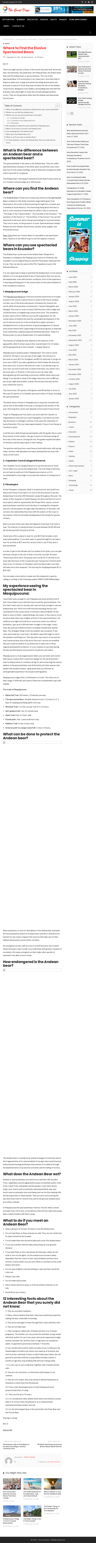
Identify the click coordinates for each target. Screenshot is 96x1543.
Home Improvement (78, 19)
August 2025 (80, 301)
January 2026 (80, 296)
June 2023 (80, 350)
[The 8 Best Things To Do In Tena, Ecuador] (32, 1511)
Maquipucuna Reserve (16, 297)
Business (21, 19)
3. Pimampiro (14, 123)
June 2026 (80, 277)
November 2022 (80, 374)
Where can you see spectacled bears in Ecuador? (24, 115)
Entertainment (80, 436)
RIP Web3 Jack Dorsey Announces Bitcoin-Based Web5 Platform (50, 1445)
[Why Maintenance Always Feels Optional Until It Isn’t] (72, 54)
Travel (7, 43)
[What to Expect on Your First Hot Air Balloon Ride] (53, 1484)
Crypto (80, 427)
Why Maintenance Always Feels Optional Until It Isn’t (84, 55)
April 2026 (80, 282)
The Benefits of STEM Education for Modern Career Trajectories (79, 191)
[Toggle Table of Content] (56, 106)
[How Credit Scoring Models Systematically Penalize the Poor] (72, 100)
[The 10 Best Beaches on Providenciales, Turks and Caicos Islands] (32, 1484)
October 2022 (80, 379)
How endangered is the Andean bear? (20, 131)
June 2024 (80, 326)
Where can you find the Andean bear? (20, 112)
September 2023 (80, 340)
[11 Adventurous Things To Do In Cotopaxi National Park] (12, 1511)
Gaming (80, 456)
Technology (80, 485)
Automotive (8, 19)
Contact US (18, 26)
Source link (7, 1430)
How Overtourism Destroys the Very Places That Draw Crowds (9, 1495)
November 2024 (80, 321)
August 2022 (80, 384)
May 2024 (80, 330)
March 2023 (80, 359)
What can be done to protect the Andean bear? (24, 129)
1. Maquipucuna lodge (17, 118)
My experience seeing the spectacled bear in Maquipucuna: (28, 126)
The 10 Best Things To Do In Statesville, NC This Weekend (52, 1508)
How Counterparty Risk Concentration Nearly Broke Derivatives (78, 180)
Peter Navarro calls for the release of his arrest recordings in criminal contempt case (16, 1446)
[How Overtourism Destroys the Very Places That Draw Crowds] (12, 1484)
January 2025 (80, 316)
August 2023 (80, 345)
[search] (90, 32)
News (6, 26)
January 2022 (80, 398)
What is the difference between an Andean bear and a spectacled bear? (32, 109)
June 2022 (80, 394)
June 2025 (80, 306)
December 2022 (80, 369)
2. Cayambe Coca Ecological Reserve (22, 120)
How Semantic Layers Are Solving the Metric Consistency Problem (84, 85)
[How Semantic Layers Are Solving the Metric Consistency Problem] (72, 84)
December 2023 (80, 335)
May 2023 (80, 355)
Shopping (80, 480)
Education (32, 19)
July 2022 (80, 389)
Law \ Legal (80, 471)
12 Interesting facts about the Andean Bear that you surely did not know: (31, 141)
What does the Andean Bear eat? (18, 134)
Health (53, 19)
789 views (40, 57)
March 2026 (80, 287)
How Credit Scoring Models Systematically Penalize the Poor (85, 101)
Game (80, 451)
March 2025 (80, 311)
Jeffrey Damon (28, 57)
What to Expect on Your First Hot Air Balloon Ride (52, 1493)
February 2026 (80, 291)
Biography (80, 417)
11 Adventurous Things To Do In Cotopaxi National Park (11, 1521)
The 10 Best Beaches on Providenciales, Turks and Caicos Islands (32, 1494)
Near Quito (7, 235)
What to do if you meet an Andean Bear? (21, 137)
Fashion (44, 19)
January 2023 (80, 364)
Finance (63, 19)
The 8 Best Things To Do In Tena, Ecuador (32, 1520)
